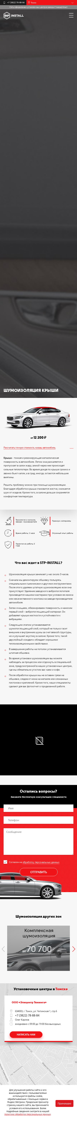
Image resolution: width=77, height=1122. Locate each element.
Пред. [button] (3, 949)
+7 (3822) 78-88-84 (16, 2)
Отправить (38, 872)
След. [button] (73, 949)
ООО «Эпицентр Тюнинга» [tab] (29, 1002)
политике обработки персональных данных (27, 1114)
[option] (38, 948)
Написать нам (26, 1034)
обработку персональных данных (41, 862)
